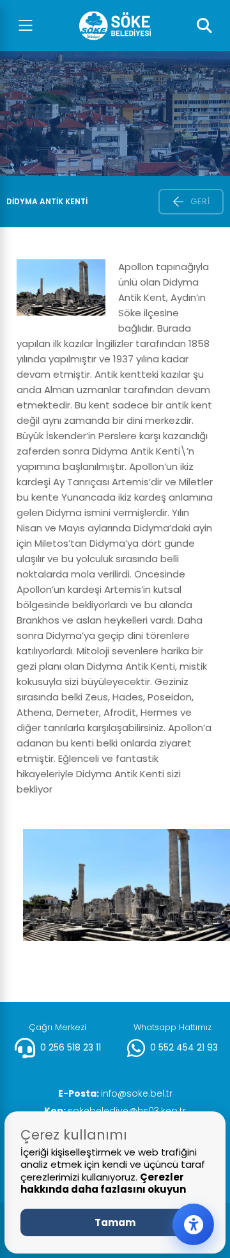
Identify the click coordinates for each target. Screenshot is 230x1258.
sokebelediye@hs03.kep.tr (115, 1110)
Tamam (115, 1222)
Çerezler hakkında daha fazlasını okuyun (103, 1183)
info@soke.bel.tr (115, 1093)
